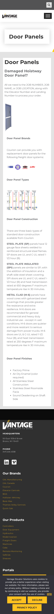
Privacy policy (27, 607)
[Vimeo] (14, 462)
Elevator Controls (11, 490)
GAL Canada (9, 483)
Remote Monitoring (12, 551)
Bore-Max (7, 501)
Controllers (8, 526)
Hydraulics (8, 533)
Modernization (10, 537)
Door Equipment (11, 530)
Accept (17, 599)
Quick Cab (8, 508)
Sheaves (7, 558)
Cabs (5, 548)
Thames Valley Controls (14, 505)
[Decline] (49, 594)
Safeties (6, 555)
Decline (37, 599)
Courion (6, 487)
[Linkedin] (6, 462)
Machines (7, 544)
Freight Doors (9, 540)
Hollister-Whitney (11, 497)
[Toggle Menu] (47, 15)
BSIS (5, 494)
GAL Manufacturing (12, 479)
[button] (49, 5)
